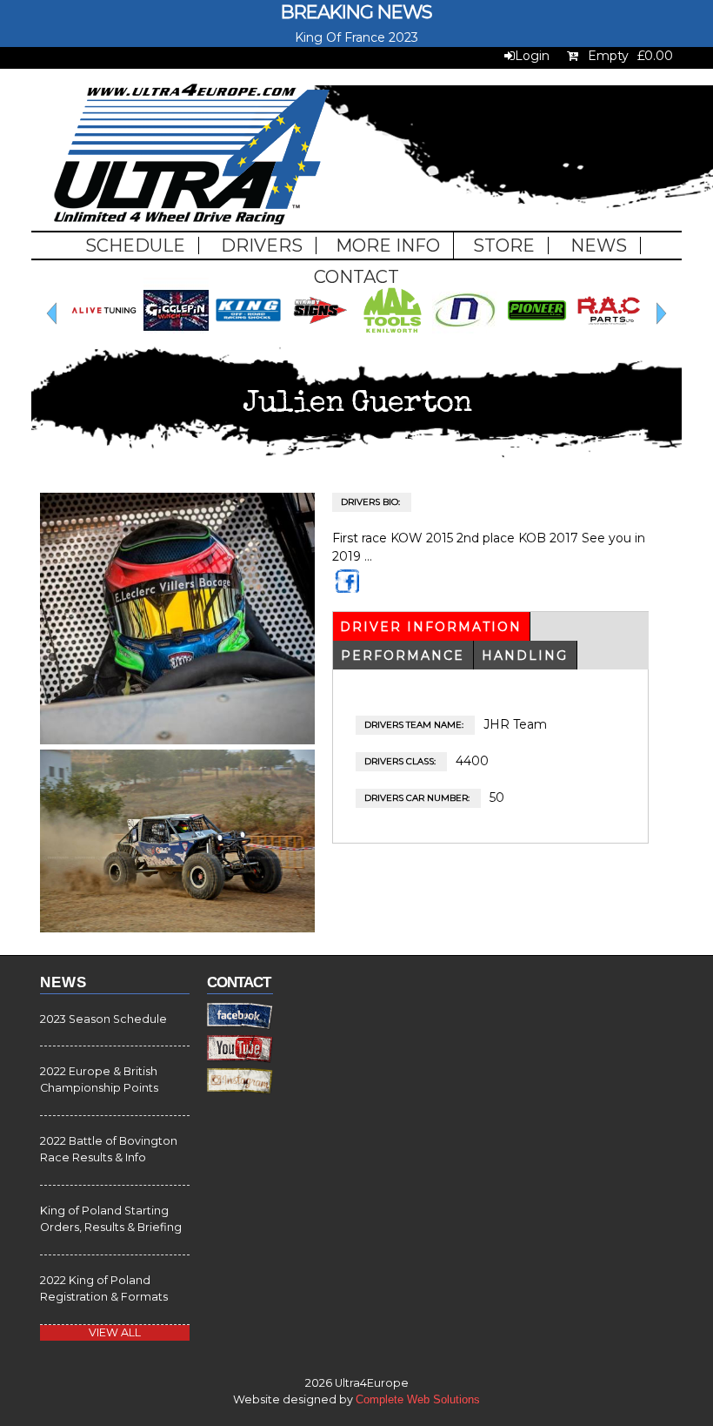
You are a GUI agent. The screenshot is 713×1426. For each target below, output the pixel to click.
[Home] (191, 156)
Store (504, 245)
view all (115, 1332)
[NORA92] (216, 338)
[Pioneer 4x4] (288, 338)
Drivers (262, 245)
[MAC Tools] (144, 338)
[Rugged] (432, 338)
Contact (356, 277)
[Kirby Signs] (71, 338)
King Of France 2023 (356, 37)
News (598, 245)
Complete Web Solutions (418, 1400)
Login (532, 56)
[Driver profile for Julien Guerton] (177, 740)
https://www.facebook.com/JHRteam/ (349, 589)
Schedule (135, 245)
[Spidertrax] (577, 338)
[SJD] (504, 338)
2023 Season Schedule (103, 1019)
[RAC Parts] (360, 338)
